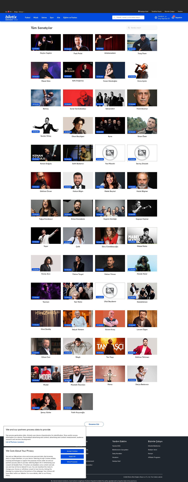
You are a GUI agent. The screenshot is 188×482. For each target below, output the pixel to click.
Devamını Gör (94, 424)
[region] (44, 452)
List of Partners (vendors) (15, 442)
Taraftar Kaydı (156, 11)
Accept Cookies (72, 451)
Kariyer (150, 453)
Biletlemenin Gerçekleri (120, 450)
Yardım (180, 11)
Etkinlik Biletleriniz (154, 446)
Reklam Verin (152, 450)
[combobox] (130, 17)
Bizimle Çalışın (170, 11)
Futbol (27, 17)
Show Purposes (72, 462)
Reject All (72, 456)
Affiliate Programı (154, 457)
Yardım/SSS (116, 446)
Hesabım (115, 457)
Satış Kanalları (117, 453)
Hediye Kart (144, 11)
